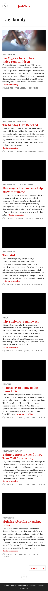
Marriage (31, 185)
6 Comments (37, 284)
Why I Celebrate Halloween (20, 321)
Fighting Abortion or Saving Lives (21, 523)
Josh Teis (24, 6)
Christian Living (9, 451)
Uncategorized (9, 518)
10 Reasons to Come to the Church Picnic (20, 389)
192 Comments (37, 351)
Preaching (21, 121)
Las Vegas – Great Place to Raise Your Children (20, 59)
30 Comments (32, 88)
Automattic (24, 588)
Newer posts (37, 568)
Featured (12, 54)
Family (5, 54)
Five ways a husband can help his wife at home (22, 190)
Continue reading (10, 84)
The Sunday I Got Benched (20, 125)
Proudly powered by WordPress (16, 585)
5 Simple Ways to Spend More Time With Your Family (22, 456)
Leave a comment (37, 151)
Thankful (8, 255)
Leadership (21, 185)
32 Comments (37, 218)
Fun (10, 384)
